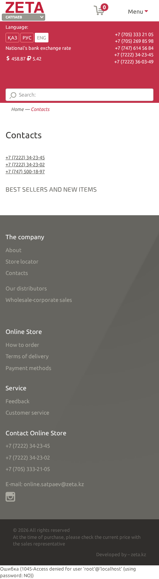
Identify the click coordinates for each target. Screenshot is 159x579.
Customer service (27, 412)
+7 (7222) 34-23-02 (25, 164)
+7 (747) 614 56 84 (134, 47)
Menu (136, 11)
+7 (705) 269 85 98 (134, 40)
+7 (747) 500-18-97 (25, 171)
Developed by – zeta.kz (121, 554)
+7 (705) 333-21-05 (28, 469)
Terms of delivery (27, 356)
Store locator (22, 261)
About (13, 250)
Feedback (18, 401)
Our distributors (26, 288)
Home (17, 109)
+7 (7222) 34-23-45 (133, 54)
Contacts (17, 273)
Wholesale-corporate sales (39, 300)
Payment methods (28, 368)
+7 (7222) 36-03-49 (133, 61)
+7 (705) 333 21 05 (134, 34)
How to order (22, 345)
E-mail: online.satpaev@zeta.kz (45, 484)
